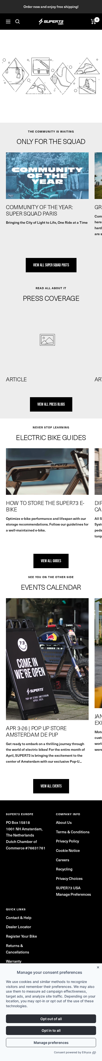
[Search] (17, 21)
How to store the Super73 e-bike (45, 506)
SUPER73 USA (68, 888)
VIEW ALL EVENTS (51, 786)
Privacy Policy (67, 841)
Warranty (13, 961)
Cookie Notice (68, 850)
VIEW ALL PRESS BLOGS (51, 404)
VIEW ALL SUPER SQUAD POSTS (51, 265)
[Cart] (93, 21)
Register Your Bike (21, 936)
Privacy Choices (69, 878)
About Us (64, 822)
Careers (62, 860)
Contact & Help (18, 917)
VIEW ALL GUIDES (51, 560)
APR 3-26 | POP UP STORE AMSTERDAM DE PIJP (36, 731)
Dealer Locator (18, 926)
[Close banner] (99, 966)
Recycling (64, 869)
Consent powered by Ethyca (72, 1052)
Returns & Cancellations (17, 949)
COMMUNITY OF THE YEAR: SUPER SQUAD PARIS (39, 210)
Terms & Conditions (73, 832)
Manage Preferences (73, 894)
